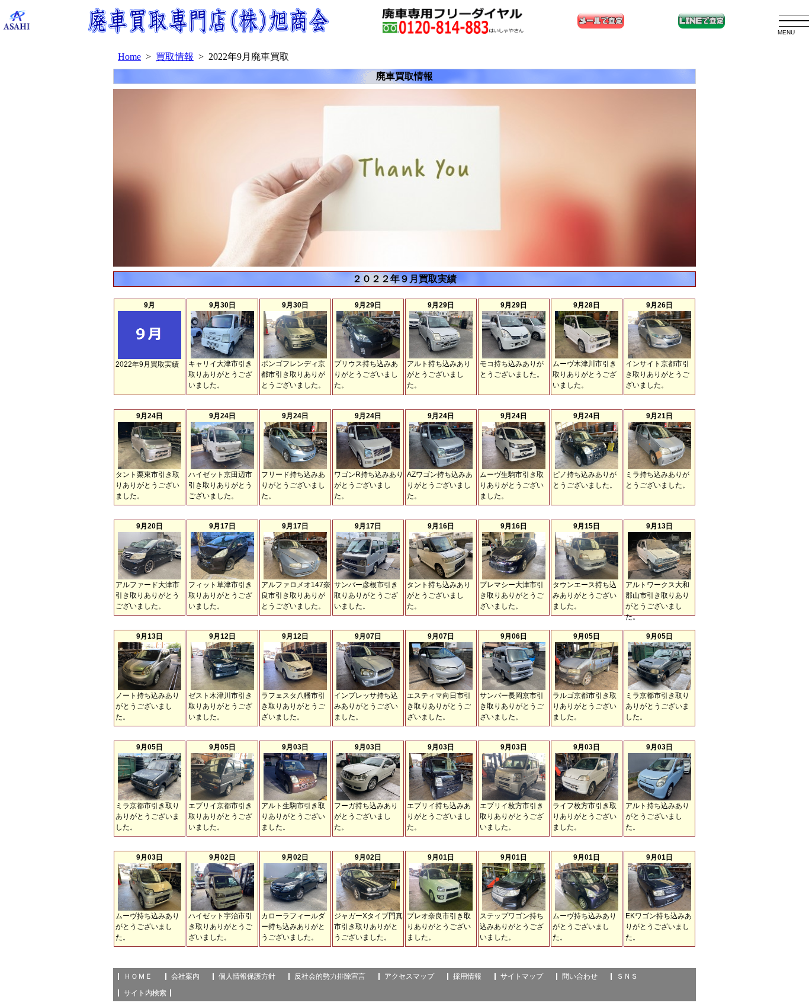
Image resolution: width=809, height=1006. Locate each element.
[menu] (794, 21)
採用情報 (467, 976)
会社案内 (185, 976)
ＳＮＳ (627, 976)
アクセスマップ (409, 976)
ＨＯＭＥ (138, 976)
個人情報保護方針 (247, 976)
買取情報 (175, 57)
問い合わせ (580, 976)
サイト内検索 (145, 993)
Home (129, 57)
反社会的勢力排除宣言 (329, 976)
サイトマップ (521, 976)
